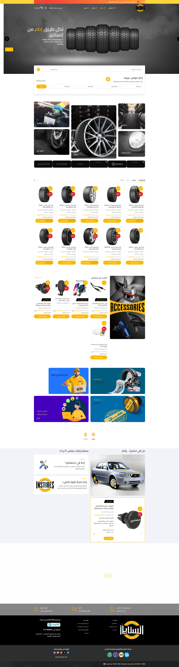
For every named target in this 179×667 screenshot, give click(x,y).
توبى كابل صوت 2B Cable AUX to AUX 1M (99, 304)
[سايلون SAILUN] (117, 164)
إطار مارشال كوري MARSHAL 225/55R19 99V (113, 248)
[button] (7, 38)
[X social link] (64, 652)
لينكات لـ (114, 620)
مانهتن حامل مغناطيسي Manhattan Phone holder (43, 304)
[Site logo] (140, 7)
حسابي (114, 630)
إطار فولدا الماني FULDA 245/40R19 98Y (91, 248)
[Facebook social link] (68, 652)
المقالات (114, 623)
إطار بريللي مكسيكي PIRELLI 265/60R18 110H (68, 206)
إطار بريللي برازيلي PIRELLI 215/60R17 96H (69, 248)
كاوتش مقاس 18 (133, 209)
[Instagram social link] (61, 652)
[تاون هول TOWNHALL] (43, 164)
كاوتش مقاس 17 (65, 251)
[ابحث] (46, 8)
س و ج (87, 633)
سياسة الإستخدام (83, 623)
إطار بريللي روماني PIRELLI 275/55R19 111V (45, 248)
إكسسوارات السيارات (100, 308)
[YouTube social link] (57, 652)
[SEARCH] (38, 69)
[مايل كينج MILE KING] (62, 164)
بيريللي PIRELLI (139, 212)
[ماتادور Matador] (80, 164)
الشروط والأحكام (83, 630)
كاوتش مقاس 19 (110, 251)
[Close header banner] (2, 2)
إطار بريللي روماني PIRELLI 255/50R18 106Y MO (136, 206)
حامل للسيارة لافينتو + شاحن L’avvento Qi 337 (80, 304)
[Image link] (132, 629)
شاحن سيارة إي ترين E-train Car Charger (99, 345)
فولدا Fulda (94, 212)
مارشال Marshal (116, 254)
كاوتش (141, 209)
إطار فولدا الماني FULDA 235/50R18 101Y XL (91, 206)
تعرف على (86, 620)
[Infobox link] (124, 79)
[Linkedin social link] (54, 652)
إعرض (41, 86)
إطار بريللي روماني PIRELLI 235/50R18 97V (136, 248)
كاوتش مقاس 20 (42, 209)
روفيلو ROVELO (116, 212)
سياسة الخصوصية (83, 626)
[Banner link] (131, 116)
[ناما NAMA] (136, 164)
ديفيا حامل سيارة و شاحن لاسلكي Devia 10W (62, 299)
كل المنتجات (113, 626)
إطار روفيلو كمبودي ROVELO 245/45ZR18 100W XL (112, 206)
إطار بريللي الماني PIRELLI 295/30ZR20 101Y (46, 206)
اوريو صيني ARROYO (98, 164)
